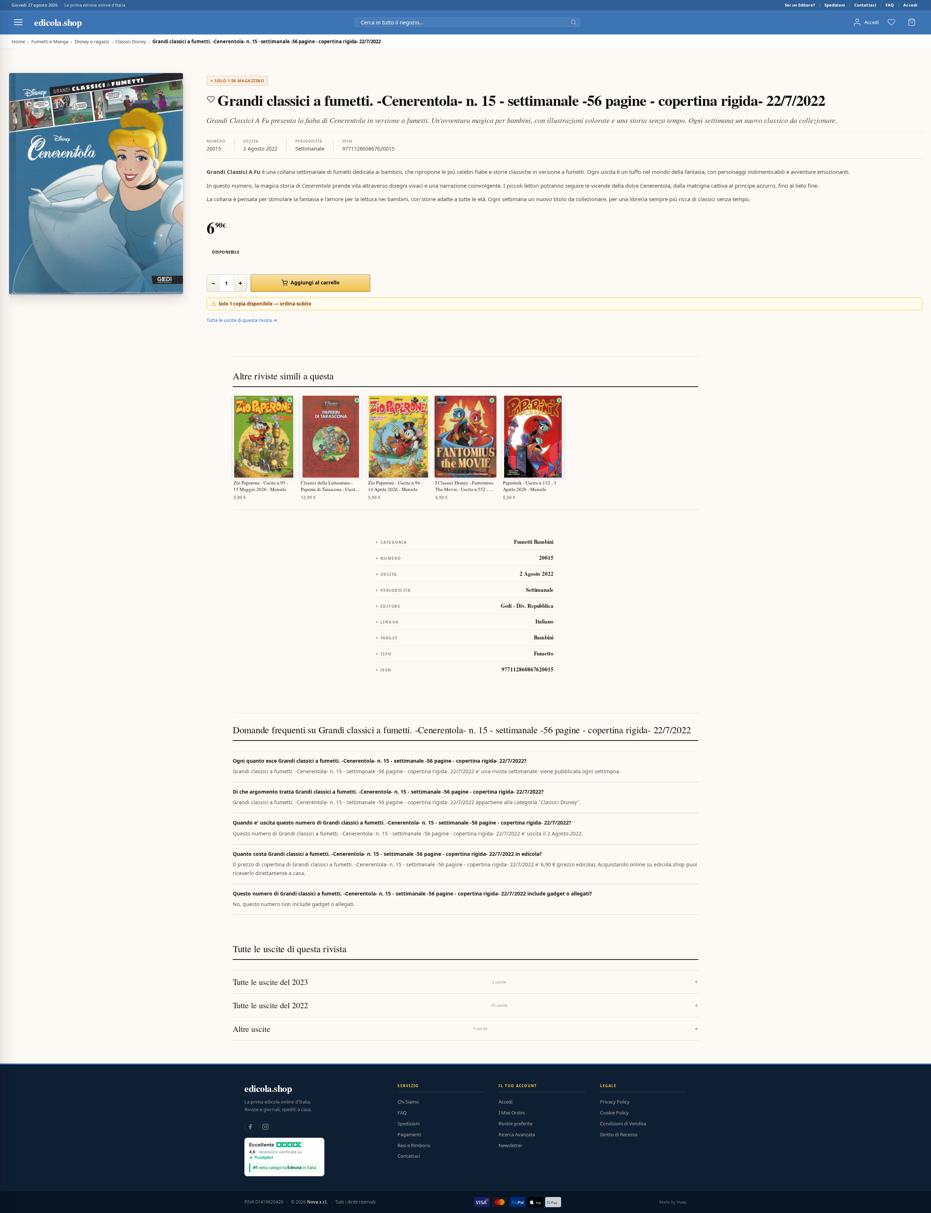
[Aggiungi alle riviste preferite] (211, 99)
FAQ (890, 5)
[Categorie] (18, 22)
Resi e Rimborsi (413, 1145)
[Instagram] (265, 1127)
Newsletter (510, 1145)
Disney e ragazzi (92, 41)
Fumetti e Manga (49, 41)
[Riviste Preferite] (891, 22)
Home (18, 41)
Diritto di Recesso (619, 1134)
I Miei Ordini (512, 1112)
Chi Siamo (408, 1101)
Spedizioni (834, 5)
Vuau (682, 1202)
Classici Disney (130, 41)
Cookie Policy (614, 1112)
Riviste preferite (515, 1123)
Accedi (910, 5)
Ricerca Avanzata (517, 1134)
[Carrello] (911, 22)
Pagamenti (409, 1134)
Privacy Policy (615, 1101)
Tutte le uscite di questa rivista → (242, 320)
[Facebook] (250, 1127)
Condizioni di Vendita (623, 1123)
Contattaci (865, 5)
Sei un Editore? (800, 5)
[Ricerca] (573, 22)
